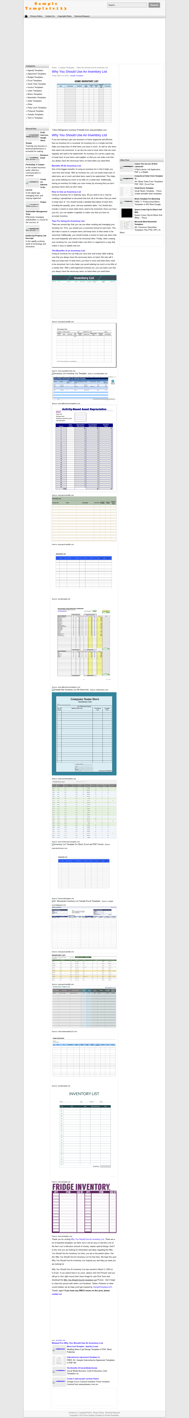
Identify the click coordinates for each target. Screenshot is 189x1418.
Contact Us (50, 16)
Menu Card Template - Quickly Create (82, 1346)
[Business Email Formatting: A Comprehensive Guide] (32, 160)
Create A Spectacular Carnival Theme (83, 1379)
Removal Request (82, 16)
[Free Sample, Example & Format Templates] (46, 13)
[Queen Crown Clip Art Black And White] (127, 217)
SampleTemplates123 (102, 1287)
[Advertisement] (94, 42)
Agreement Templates (36, 74)
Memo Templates (35, 94)
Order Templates (35, 101)
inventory (59, 1340)
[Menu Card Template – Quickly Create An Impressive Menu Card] (59, 1349)
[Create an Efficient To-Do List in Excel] (32, 181)
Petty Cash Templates (37, 108)
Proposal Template (36, 111)
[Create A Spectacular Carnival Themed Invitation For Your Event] (59, 1381)
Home (54, 68)
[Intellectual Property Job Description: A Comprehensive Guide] (32, 231)
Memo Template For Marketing (147, 199)
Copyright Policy (65, 16)
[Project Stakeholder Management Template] (32, 206)
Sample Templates (67, 68)
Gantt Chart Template (37, 84)
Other (30, 104)
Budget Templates (35, 77)
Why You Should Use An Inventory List (87, 1239)
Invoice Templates (35, 87)
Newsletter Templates (37, 97)
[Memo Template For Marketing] (126, 201)
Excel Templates (35, 80)
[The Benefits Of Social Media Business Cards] (59, 1370)
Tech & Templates (35, 118)
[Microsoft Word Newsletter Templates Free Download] (126, 229)
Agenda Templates (35, 70)
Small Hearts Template (144, 188)
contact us (56, 1294)
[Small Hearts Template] (126, 195)
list (64, 1340)
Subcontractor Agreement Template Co (83, 1357)
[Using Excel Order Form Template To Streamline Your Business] (126, 178)
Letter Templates (35, 91)
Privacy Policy (36, 16)
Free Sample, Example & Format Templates (101, 1415)
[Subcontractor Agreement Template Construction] (59, 1364)
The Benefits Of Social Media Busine (82, 1368)
